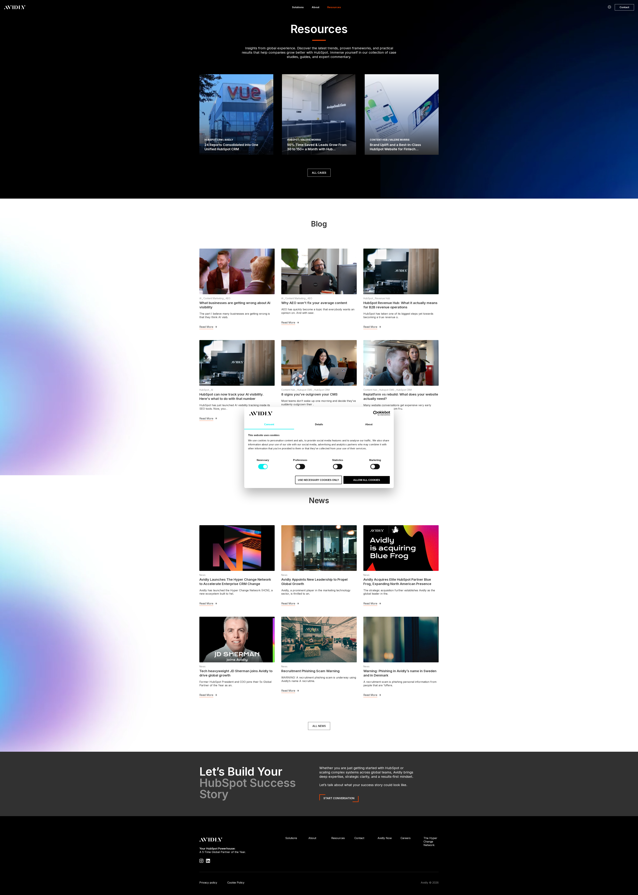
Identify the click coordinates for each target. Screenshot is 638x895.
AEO (228, 298)
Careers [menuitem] (406, 838)
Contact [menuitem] (359, 838)
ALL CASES (319, 172)
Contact (624, 7)
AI (200, 298)
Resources (334, 7)
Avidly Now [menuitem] (384, 838)
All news (319, 726)
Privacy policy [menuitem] (208, 882)
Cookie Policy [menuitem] (235, 882)
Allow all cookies (366, 479)
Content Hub (288, 389)
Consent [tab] (269, 424)
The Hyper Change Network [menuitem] (430, 841)
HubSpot (368, 298)
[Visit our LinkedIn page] (208, 860)
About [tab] (368, 424)
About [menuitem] (312, 838)
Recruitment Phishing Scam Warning (310, 671)
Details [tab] (319, 424)
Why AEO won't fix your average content (314, 303)
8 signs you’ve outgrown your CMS (309, 394)
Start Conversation (338, 798)
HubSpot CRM (322, 389)
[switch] (300, 466)
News (202, 575)
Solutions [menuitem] (291, 838)
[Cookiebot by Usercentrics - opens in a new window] (375, 413)
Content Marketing (213, 298)
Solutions (298, 7)
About (315, 7)
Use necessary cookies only (318, 479)
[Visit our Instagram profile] (201, 860)
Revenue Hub (382, 298)
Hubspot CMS (305, 389)
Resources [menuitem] (338, 838)
